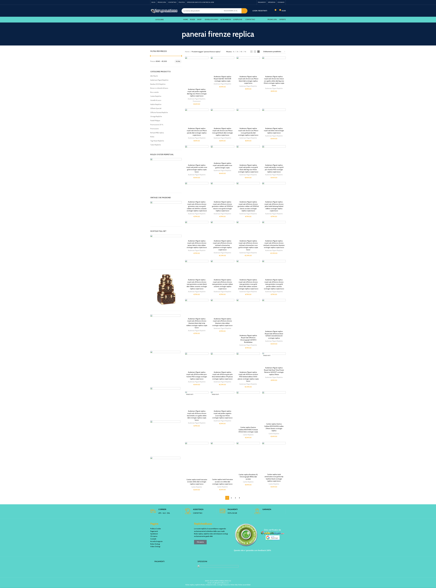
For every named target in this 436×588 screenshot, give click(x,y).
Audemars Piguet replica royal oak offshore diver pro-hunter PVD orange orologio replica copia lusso (196, 375)
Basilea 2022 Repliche (157, 84)
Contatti (153, 539)
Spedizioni (154, 534)
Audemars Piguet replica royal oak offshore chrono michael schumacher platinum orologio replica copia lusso (222, 245)
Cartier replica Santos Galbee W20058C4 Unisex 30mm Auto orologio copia (248, 429)
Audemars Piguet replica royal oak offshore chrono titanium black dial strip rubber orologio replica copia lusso (196, 323)
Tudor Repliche (155, 145)
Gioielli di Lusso (155, 100)
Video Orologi (155, 546)
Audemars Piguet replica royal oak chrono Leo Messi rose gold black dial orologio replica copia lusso (222, 131)
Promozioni (154, 129)
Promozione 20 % (156, 125)
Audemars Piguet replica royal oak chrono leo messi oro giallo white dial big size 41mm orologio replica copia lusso (274, 81)
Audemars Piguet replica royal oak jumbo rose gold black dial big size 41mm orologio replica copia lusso (248, 168)
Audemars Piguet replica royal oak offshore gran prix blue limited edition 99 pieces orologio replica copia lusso (222, 375)
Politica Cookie (155, 529)
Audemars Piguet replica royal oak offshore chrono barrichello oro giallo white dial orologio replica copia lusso (196, 415)
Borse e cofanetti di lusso (159, 88)
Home (187, 52)
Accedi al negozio (156, 541)
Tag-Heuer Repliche (157, 141)
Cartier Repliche (155, 96)
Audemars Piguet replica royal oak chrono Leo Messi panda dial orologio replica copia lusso (197, 131)
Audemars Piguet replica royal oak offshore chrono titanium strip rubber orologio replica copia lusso (222, 322)
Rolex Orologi (155, 544)
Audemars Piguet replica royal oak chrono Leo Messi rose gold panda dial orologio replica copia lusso (248, 131)
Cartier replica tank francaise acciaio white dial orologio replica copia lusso (196, 481)
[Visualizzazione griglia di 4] (258, 51)
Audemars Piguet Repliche (159, 80)
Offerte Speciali (155, 108)
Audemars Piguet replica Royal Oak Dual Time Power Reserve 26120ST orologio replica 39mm (274, 371)
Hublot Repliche (155, 104)
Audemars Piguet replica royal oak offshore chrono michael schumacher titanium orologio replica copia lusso (274, 244)
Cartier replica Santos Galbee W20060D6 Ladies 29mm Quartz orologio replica (274, 427)
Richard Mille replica (157, 133)
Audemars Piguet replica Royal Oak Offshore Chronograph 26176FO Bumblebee (248, 338)
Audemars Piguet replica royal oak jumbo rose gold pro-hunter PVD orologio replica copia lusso (273, 168)
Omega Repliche (156, 116)
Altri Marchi (154, 76)
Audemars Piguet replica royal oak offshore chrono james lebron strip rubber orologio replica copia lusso (197, 244)
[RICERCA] (244, 10)
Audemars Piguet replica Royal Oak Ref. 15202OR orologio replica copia (222, 79)
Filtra (178, 61)
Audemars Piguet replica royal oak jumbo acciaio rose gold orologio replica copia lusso (196, 168)
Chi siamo (153, 536)
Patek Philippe (155, 121)
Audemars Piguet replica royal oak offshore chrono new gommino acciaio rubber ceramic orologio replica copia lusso (222, 284)
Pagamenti (154, 531)
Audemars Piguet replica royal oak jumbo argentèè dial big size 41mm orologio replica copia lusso (197, 92)
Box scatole (154, 92)
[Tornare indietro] (179, 34)
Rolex (152, 137)
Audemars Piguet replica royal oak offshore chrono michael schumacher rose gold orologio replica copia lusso (248, 245)
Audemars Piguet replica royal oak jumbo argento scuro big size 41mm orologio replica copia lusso (222, 414)
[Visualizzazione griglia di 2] (251, 51)
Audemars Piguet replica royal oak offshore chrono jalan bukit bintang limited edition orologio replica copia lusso (274, 206)
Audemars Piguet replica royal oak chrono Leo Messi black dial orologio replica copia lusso (248, 80)
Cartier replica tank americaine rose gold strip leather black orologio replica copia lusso (274, 477)
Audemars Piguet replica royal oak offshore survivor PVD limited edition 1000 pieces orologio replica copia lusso (248, 376)
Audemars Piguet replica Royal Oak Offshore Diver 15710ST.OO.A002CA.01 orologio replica (274, 334)
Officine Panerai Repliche (159, 112)
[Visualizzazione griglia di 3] (255, 51)
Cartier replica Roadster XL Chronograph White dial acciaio (248, 476)
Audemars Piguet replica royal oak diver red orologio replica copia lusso (274, 130)
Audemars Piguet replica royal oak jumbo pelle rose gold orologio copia (222, 165)
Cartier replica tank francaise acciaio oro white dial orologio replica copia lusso (222, 481)
